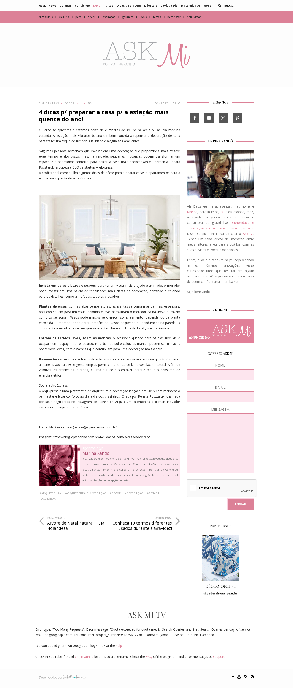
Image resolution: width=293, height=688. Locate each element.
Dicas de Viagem (129, 6)
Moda (207, 6)
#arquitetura (50, 493)
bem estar (172, 17)
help (119, 645)
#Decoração (134, 493)
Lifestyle (150, 6)
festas (155, 17)
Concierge (82, 6)
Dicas (109, 6)
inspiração (107, 17)
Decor (97, 6)
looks (141, 17)
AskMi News (47, 6)
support (219, 656)
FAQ (149, 656)
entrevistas (192, 17)
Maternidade (190, 6)
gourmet (125, 17)
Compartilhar (165, 103)
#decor (115, 493)
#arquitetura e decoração (85, 493)
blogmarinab (84, 656)
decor (89, 17)
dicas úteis (46, 17)
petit (76, 17)
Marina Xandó (95, 453)
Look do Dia (169, 6)
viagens (62, 17)
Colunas (65, 6)
